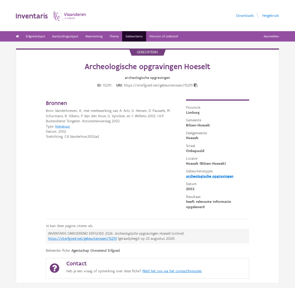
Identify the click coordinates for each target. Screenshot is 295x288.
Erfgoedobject (35, 36)
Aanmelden (271, 36)
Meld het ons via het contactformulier (172, 271)
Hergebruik (270, 15)
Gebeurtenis (134, 36)
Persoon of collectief (164, 36)
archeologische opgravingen (209, 176)
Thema (114, 36)
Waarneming (94, 36)
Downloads (245, 15)
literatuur (62, 126)
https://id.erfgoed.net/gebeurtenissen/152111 (82, 238)
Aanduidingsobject (65, 36)
